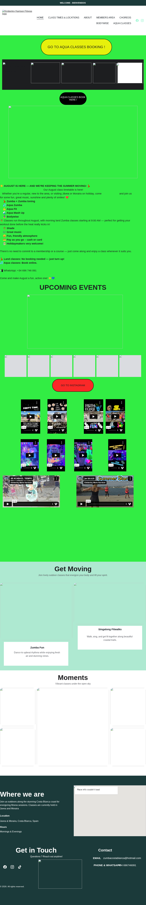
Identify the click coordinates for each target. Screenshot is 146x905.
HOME (40, 17)
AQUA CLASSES (122, 23)
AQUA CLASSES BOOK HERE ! (72, 98)
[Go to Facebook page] (138, 20)
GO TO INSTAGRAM (73, 385)
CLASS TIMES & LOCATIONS (63, 17)
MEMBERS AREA (105, 17)
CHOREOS (125, 17)
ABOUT (88, 17)
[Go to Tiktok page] (19, 867)
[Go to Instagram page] (142, 20)
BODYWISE (102, 23)
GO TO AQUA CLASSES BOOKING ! (76, 47)
